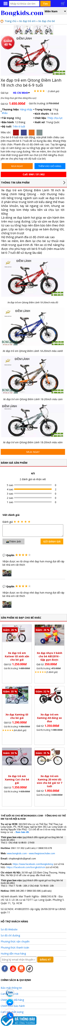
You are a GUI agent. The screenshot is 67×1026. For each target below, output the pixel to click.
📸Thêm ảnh (13, 541)
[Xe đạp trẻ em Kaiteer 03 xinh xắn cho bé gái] (17, 641)
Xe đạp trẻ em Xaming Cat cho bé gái (17, 779)
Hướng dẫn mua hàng (13, 953)
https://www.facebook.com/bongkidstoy (32, 864)
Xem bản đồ (22, 832)
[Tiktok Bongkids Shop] (29, 971)
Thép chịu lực (55, 118)
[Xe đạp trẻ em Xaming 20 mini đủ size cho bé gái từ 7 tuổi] (49, 764)
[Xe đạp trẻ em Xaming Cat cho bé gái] (17, 764)
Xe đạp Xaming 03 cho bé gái (17, 716)
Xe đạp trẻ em (27, 21)
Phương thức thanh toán (15, 947)
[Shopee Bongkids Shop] (21, 971)
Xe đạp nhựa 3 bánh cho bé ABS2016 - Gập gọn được (49, 656)
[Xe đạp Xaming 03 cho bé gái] (17, 702)
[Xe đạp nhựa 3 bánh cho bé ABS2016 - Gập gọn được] (49, 644)
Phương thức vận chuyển (15, 941)
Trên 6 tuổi (19, 126)
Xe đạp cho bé (46, 21)
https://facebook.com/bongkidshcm (26, 867)
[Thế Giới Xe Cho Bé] (22, 15)
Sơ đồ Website (9, 929)
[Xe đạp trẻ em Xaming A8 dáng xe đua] (49, 702)
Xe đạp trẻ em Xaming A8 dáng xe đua (49, 718)
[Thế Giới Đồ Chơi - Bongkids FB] (5, 971)
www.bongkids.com (17, 853)
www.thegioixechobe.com (42, 853)
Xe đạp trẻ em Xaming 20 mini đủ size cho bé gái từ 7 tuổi (49, 781)
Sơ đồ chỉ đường (10, 935)
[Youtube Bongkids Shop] (13, 971)
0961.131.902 (36, 174)
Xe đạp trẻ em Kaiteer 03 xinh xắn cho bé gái (17, 656)
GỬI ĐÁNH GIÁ (52, 541)
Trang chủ (10, 21)
